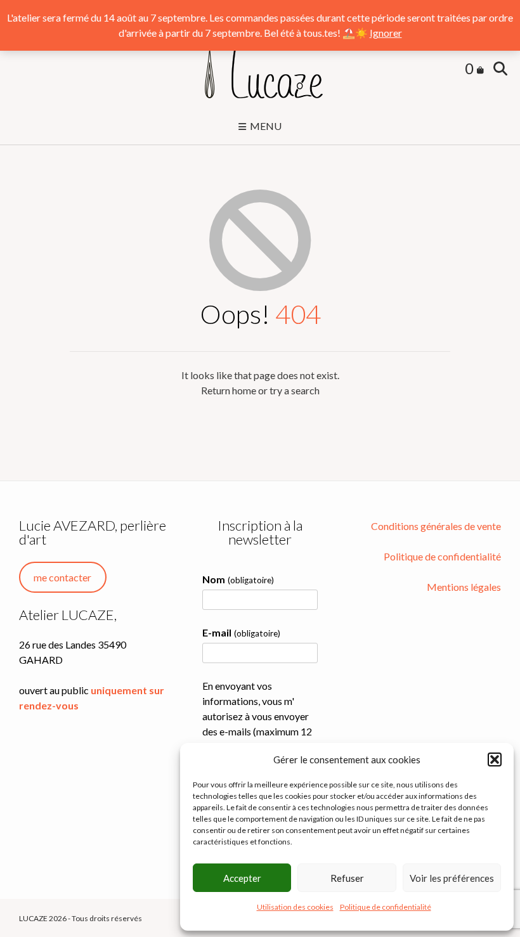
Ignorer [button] (386, 33)
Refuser (347, 878)
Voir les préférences (452, 878)
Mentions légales (464, 587)
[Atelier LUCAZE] (260, 69)
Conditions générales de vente (436, 526)
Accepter (242, 878)
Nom (237, 579)
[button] (494, 759)
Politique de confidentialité (385, 907)
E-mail (241, 632)
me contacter (62, 577)
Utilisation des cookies (295, 907)
